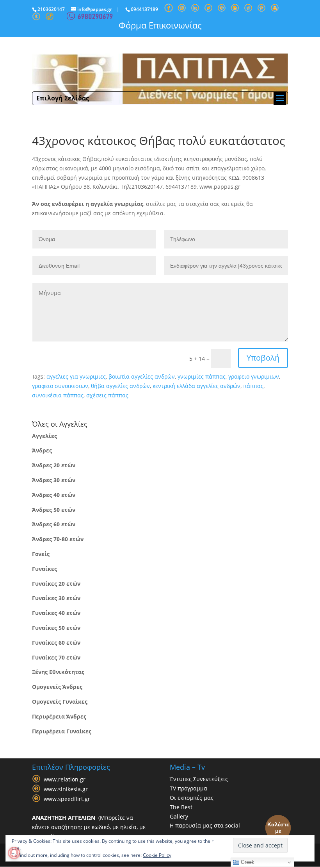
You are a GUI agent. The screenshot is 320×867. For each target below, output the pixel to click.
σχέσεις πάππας (107, 395)
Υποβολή (263, 357)
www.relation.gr (64, 779)
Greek (246, 862)
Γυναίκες (44, 568)
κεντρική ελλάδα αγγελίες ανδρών (196, 386)
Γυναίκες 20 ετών (56, 583)
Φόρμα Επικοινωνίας (160, 25)
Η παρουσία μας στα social (205, 825)
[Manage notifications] (14, 853)
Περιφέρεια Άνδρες (59, 716)
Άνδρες (42, 450)
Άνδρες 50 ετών (53, 509)
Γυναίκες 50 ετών (56, 627)
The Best (181, 807)
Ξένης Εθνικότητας (58, 672)
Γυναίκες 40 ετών (56, 613)
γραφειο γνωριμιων (253, 376)
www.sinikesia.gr (66, 789)
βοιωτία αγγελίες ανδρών (141, 376)
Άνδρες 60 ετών (53, 524)
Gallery (179, 816)
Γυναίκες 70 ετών (56, 657)
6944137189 (144, 9)
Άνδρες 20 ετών (53, 465)
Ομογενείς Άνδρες (57, 686)
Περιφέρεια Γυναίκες (61, 731)
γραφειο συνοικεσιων (60, 386)
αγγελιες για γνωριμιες (76, 376)
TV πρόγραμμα (188, 788)
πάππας (253, 386)
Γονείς (41, 554)
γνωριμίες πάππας (202, 376)
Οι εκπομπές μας (191, 797)
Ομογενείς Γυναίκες (59, 701)
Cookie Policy (157, 855)
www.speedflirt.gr (67, 799)
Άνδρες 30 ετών (53, 480)
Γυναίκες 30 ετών (56, 598)
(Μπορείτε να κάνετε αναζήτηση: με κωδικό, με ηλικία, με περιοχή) (89, 827)
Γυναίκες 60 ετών (56, 642)
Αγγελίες (44, 436)
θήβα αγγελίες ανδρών (120, 386)
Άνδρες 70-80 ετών (58, 539)
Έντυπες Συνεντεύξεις (199, 779)
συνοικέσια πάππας (58, 395)
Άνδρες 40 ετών (53, 495)
